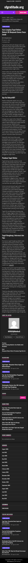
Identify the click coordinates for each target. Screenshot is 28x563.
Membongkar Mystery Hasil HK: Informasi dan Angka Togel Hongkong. (13, 386)
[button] (2, 12)
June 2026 (4, 456)
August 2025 (5, 488)
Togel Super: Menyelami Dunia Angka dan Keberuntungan (13, 365)
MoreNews (10, 561)
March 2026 (5, 465)
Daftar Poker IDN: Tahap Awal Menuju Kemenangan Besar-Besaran (11, 423)
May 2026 (4, 459)
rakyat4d (11, 265)
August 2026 (5, 449)
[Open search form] (13, 12)
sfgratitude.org (14, 7)
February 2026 (5, 469)
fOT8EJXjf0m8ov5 (7, 38)
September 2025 (6, 485)
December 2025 (6, 475)
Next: (13, 350)
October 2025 (5, 482)
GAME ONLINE (6, 26)
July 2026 (4, 452)
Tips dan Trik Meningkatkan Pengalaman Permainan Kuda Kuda (12, 376)
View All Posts (19, 337)
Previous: (12, 344)
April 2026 (4, 462)
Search (4, 393)
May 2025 (4, 498)
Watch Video (23, 12)
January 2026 (5, 472)
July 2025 (4, 492)
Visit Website (8, 337)
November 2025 (6, 479)
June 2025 (4, 495)
